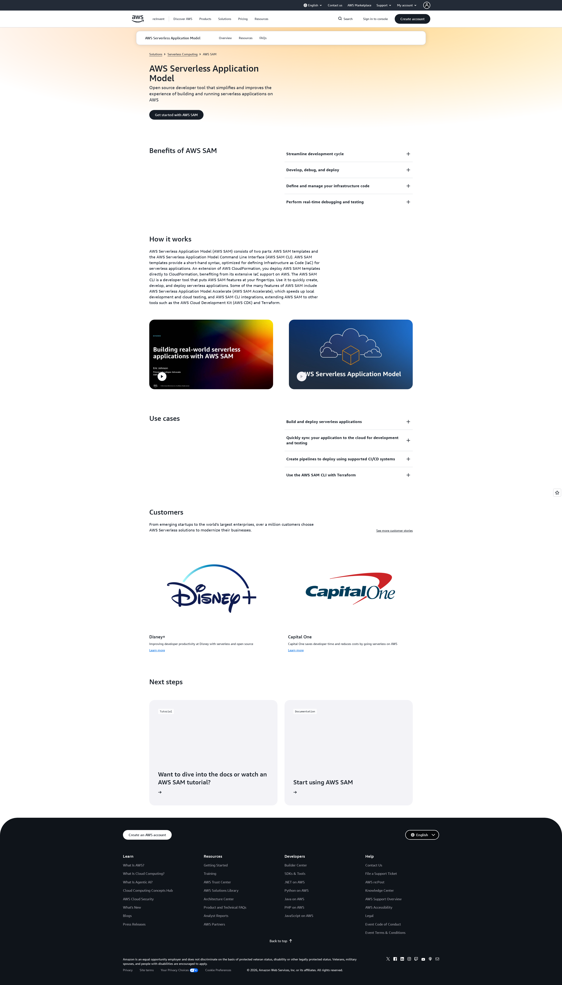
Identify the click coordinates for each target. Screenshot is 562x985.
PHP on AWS (294, 907)
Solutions (155, 54)
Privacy (128, 970)
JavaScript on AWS (299, 915)
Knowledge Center (379, 890)
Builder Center (296, 865)
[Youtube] (423, 959)
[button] (183, 19)
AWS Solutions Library (221, 890)
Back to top (278, 941)
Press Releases (134, 924)
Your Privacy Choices (175, 970)
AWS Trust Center (217, 882)
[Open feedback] (557, 493)
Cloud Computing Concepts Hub (148, 890)
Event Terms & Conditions (385, 932)
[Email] (437, 959)
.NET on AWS (295, 882)
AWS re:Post (374, 882)
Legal (369, 915)
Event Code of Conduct (383, 924)
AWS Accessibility (378, 907)
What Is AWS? (133, 865)
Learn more (157, 650)
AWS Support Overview (383, 899)
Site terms (147, 970)
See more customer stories (394, 530)
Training (210, 873)
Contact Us (373, 865)
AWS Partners (214, 924)
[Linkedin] (402, 959)
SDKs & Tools (295, 873)
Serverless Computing (183, 54)
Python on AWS (297, 890)
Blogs (127, 915)
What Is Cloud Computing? (143, 873)
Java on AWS (294, 899)
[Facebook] (395, 959)
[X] (388, 959)
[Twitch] (416, 959)
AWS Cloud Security (138, 899)
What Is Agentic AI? (138, 882)
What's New (132, 907)
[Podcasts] (430, 959)
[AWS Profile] (426, 5)
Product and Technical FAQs (225, 907)
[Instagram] (409, 959)
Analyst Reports (216, 915)
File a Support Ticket (381, 873)
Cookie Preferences (218, 970)
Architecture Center (219, 899)
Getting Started (216, 865)
